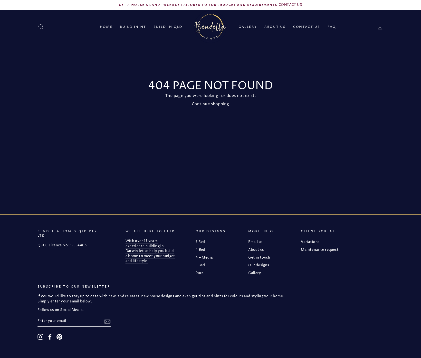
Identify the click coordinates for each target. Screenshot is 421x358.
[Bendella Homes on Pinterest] (59, 337)
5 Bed (200, 265)
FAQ (331, 27)
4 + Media (204, 257)
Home (106, 27)
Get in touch (259, 257)
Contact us (306, 27)
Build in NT (133, 27)
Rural (200, 273)
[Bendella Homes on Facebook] (50, 337)
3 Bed (200, 242)
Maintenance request (320, 250)
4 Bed (200, 250)
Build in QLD (167, 27)
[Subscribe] (107, 321)
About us (275, 27)
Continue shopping (210, 104)
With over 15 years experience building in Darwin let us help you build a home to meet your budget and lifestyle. (150, 251)
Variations (310, 242)
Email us (255, 242)
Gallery (248, 27)
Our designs (258, 265)
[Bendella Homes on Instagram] (40, 337)
